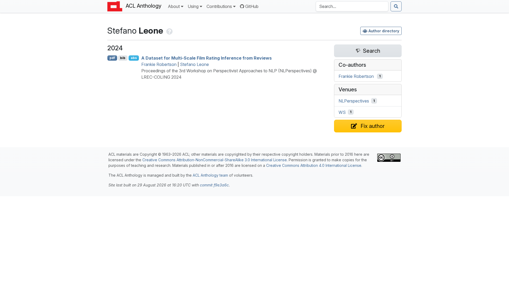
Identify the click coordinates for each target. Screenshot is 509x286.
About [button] (174, 6)
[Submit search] (396, 6)
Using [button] (193, 6)
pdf (112, 58)
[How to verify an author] (169, 30)
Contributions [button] (219, 6)
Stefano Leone (194, 64)
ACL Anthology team (210, 175)
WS (342, 112)
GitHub (251, 6)
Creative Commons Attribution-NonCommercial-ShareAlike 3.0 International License (214, 160)
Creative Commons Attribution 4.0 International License (313, 165)
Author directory (383, 31)
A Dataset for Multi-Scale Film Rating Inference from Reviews (206, 58)
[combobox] (352, 6)
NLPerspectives (354, 101)
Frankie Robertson (159, 64)
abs (134, 58)
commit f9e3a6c (214, 185)
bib (122, 58)
